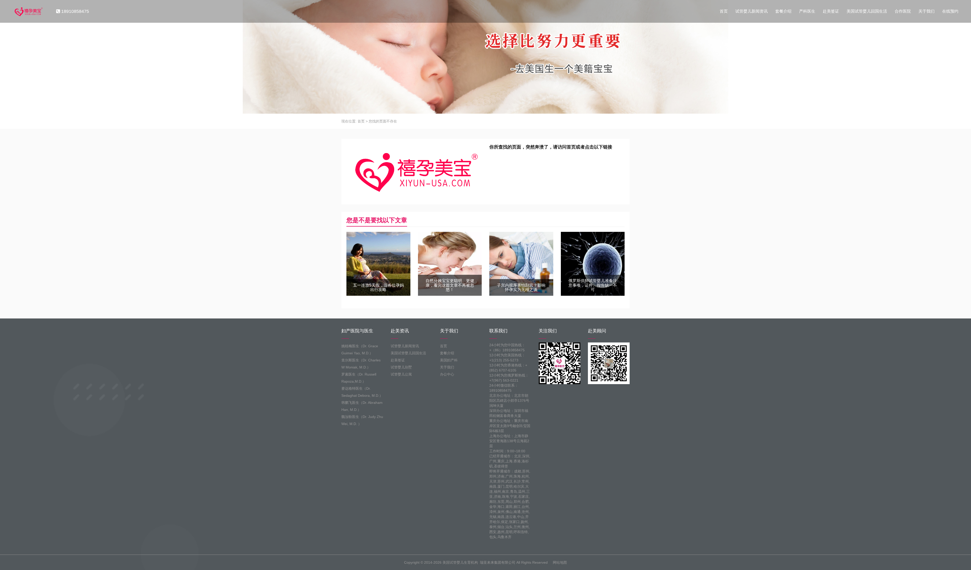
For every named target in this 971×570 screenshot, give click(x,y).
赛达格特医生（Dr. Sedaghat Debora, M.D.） (362, 392)
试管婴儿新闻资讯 (751, 11)
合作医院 (903, 11)
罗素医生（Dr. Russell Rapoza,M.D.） (358, 377)
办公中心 (447, 374)
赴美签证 (831, 11)
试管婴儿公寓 (401, 374)
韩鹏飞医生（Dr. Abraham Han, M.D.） (362, 406)
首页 (724, 11)
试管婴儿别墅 (401, 367)
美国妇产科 (449, 360)
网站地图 (560, 562)
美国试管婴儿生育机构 (460, 562)
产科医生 (807, 11)
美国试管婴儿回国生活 (867, 11)
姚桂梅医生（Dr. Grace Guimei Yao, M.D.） (359, 349)
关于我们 (926, 11)
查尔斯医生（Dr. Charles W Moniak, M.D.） (361, 363)
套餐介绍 (783, 11)
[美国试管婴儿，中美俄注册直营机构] (28, 11)
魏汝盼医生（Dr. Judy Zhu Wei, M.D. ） (362, 420)
